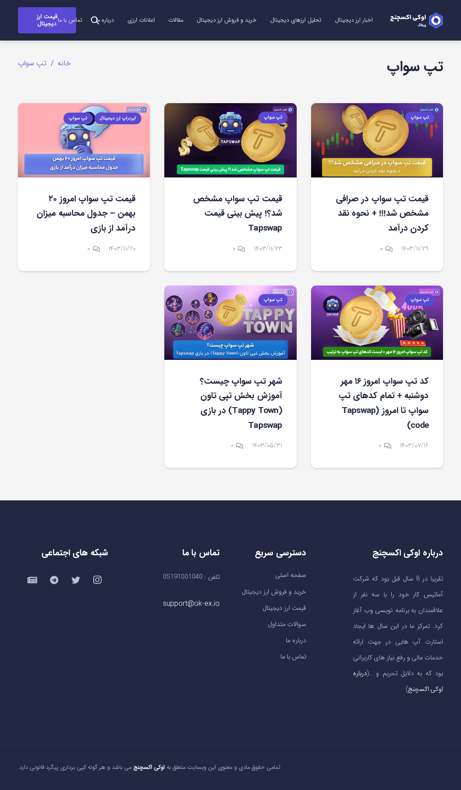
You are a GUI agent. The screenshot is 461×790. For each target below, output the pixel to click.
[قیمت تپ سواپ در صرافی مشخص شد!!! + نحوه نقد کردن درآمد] (377, 140)
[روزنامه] (32, 580)
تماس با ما (293, 657)
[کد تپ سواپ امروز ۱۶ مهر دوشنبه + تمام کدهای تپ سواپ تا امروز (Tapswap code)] (377, 323)
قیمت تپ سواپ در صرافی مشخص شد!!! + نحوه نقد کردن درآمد (382, 213)
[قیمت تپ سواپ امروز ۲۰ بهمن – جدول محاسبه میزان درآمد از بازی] (84, 140)
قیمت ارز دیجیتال (284, 608)
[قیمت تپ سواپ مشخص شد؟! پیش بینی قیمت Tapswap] (230, 140)
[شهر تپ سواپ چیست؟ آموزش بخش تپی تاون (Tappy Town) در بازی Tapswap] (230, 323)
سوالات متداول (287, 624)
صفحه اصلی (290, 575)
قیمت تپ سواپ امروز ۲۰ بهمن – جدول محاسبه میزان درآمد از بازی (86, 213)
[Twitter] (75, 580)
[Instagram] (97, 580)
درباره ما (296, 641)
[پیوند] (416, 20)
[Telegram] (54, 580)
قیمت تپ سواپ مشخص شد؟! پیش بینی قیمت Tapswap (237, 213)
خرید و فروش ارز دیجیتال (274, 592)
